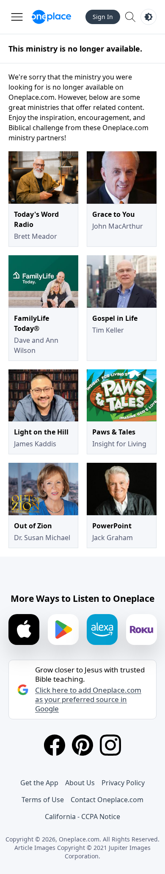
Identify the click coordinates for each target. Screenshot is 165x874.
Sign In (103, 17)
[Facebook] (54, 745)
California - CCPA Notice (82, 816)
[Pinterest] (82, 745)
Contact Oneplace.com (107, 799)
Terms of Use (43, 799)
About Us (80, 782)
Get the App (39, 782)
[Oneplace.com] (51, 17)
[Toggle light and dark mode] (148, 17)
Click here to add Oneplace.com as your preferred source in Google (88, 699)
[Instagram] (110, 745)
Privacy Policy (123, 782)
